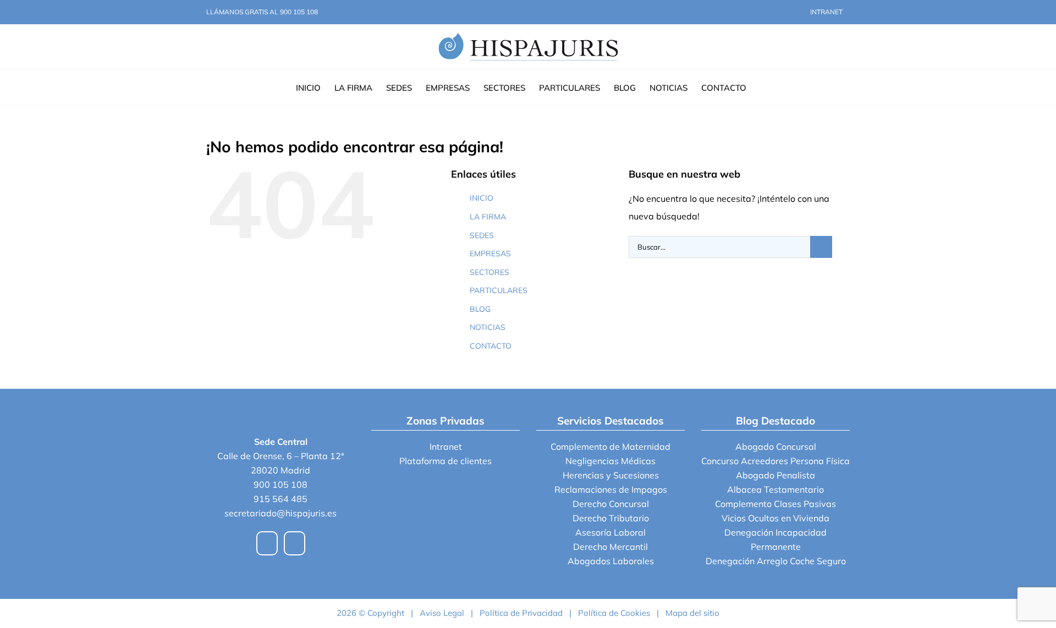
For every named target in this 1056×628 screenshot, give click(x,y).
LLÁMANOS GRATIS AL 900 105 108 (262, 12)
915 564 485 (280, 498)
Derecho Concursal (611, 503)
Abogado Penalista (775, 475)
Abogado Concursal (775, 446)
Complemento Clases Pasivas (775, 503)
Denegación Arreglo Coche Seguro (776, 560)
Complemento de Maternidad (610, 446)
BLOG (480, 309)
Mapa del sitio (692, 613)
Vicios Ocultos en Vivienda (775, 518)
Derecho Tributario (611, 518)
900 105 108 (280, 484)
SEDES (482, 235)
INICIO (481, 198)
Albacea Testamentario (775, 489)
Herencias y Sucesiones (611, 475)
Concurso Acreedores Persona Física (775, 460)
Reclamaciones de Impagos (610, 489)
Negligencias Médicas (610, 460)
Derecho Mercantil (610, 546)
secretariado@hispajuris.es (280, 513)
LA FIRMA (488, 217)
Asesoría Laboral (610, 532)
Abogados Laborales (611, 560)
